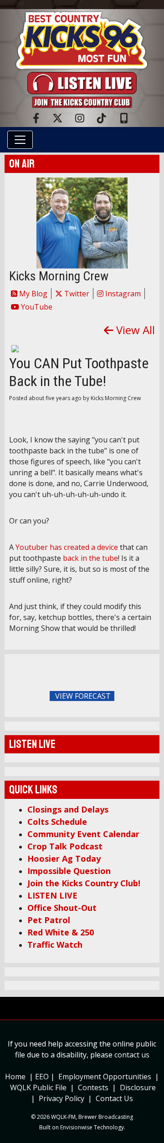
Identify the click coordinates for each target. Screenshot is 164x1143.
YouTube (35, 307)
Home (15, 1077)
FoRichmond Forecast (145, 696)
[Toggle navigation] (20, 140)
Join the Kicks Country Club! (83, 883)
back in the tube (90, 558)
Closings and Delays (67, 809)
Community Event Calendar (83, 833)
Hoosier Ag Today (64, 858)
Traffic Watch (54, 944)
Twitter (75, 294)
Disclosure (138, 1087)
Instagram (122, 294)
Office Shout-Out (62, 907)
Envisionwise (76, 1127)
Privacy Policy (63, 1098)
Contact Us (114, 1098)
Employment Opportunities (104, 1077)
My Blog (32, 294)
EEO (43, 1077)
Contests (93, 1087)
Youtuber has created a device (66, 547)
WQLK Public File (38, 1087)
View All (134, 329)
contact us (131, 1055)
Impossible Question (69, 870)
